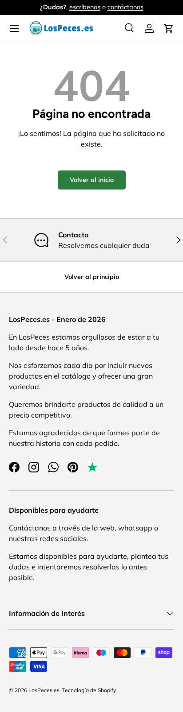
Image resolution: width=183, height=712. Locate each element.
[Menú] (14, 28)
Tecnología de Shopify (89, 690)
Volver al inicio (92, 180)
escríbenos (84, 7)
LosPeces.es (44, 690)
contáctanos (125, 7)
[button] (169, 28)
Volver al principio (91, 277)
